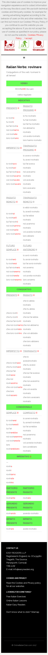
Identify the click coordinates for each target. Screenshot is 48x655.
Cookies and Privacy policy (28, 583)
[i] (18, 108)
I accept (28, 38)
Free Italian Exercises (16, 596)
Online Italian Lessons (16, 600)
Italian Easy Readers (15, 604)
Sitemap (35, 612)
